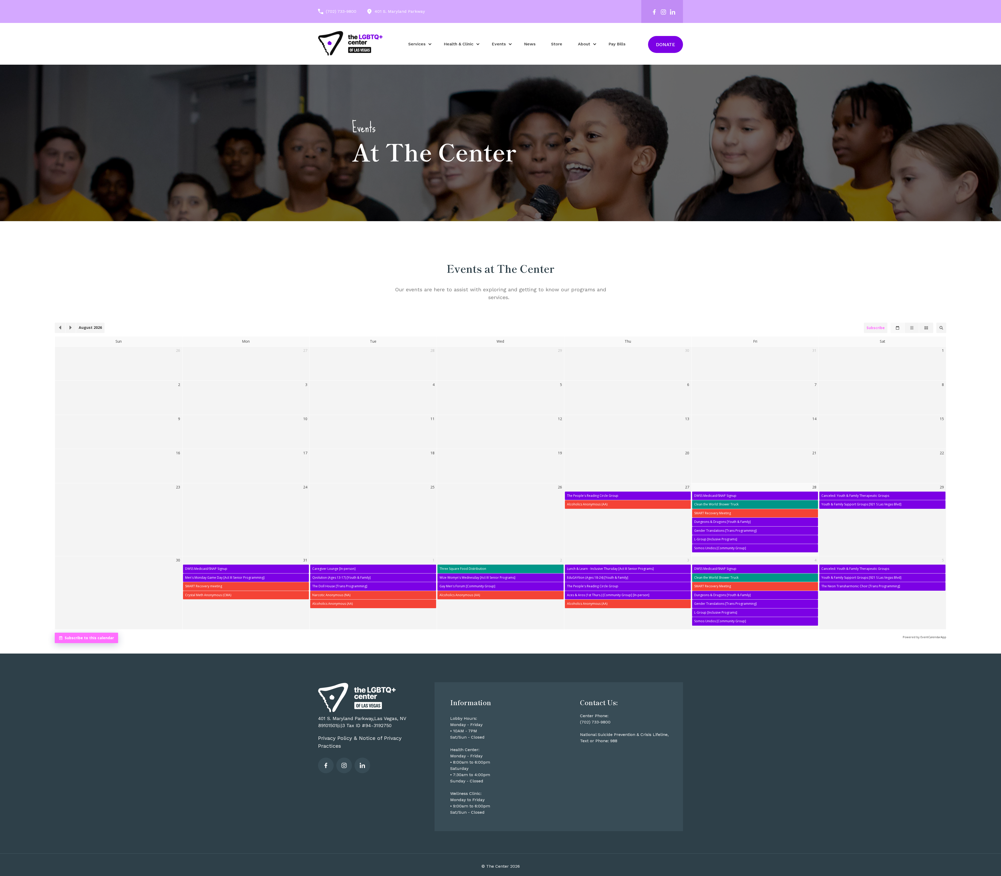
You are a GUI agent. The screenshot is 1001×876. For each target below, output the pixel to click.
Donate (665, 44)
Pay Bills (616, 43)
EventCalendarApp (933, 637)
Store (556, 43)
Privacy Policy (335, 738)
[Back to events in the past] (60, 328)
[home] (350, 43)
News (529, 43)
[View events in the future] (70, 328)
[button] (418, 44)
